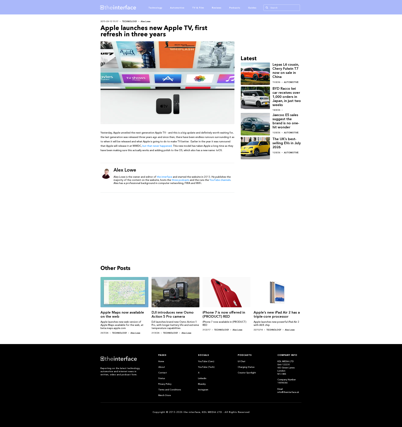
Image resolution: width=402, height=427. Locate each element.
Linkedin (202, 378)
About (161, 367)
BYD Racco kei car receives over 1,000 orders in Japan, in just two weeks (286, 96)
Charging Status (246, 367)
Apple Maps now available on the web (122, 314)
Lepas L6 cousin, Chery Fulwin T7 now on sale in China (285, 70)
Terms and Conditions (169, 389)
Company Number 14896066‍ (286, 381)
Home (161, 361)
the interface (164, 176)
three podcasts (180, 179)
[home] (133, 7)
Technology (155, 7)
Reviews (216, 7)
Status (161, 378)
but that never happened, (157, 145)
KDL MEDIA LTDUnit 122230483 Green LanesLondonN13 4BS (286, 367)
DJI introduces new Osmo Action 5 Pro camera (173, 314)
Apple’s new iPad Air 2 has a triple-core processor (277, 314)
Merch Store (164, 395)
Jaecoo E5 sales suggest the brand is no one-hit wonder (285, 121)
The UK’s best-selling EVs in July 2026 (286, 143)
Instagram (203, 389)
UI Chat (241, 361)
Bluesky (202, 384)
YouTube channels (220, 179)
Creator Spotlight (247, 372)
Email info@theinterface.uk (288, 391)
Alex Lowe (145, 21)
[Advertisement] (167, 219)
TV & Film (198, 7)
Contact (162, 372)
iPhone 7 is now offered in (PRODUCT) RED (224, 314)
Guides (252, 7)
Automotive (177, 7)
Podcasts (234, 7)
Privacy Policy (164, 384)
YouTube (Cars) (206, 361)
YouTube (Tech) (206, 367)
